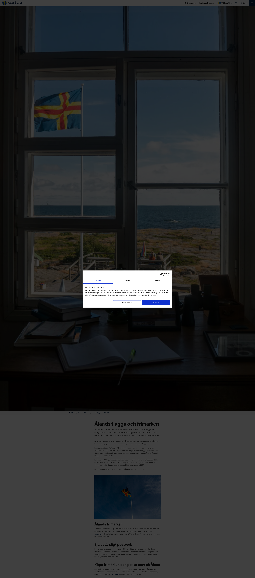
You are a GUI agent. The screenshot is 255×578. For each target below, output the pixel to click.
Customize (126, 303)
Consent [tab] (98, 280)
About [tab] (157, 280)
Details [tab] (127, 280)
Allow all (156, 303)
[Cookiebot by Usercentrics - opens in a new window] (161, 274)
